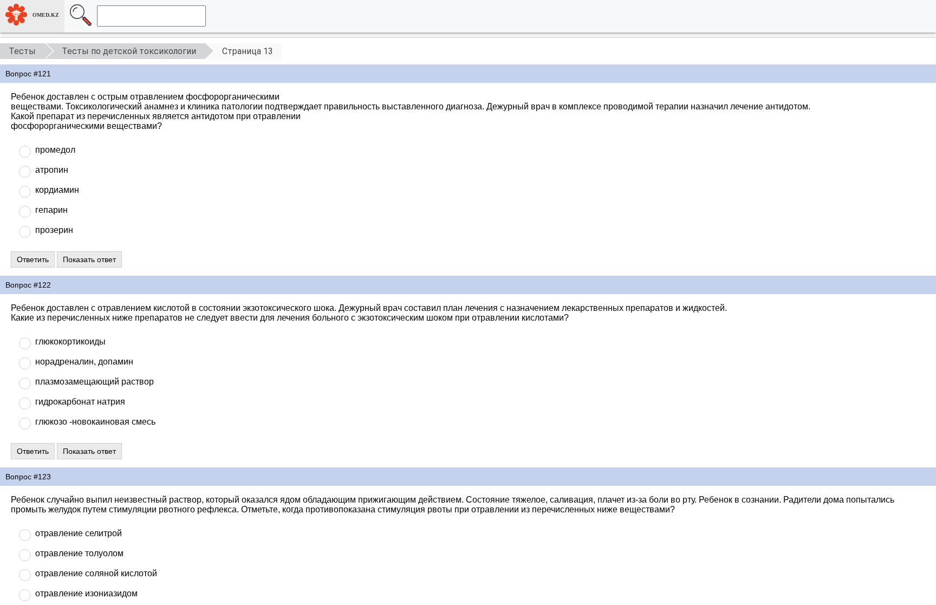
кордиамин (57, 189)
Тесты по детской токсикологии (129, 51)
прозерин (54, 230)
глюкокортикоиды (70, 341)
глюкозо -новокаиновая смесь (95, 421)
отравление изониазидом (86, 593)
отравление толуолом (79, 553)
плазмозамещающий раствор (94, 381)
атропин (51, 169)
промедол (55, 149)
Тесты (22, 51)
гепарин (51, 209)
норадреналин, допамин (84, 361)
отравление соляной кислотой (96, 573)
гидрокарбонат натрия (80, 401)
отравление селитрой (78, 533)
